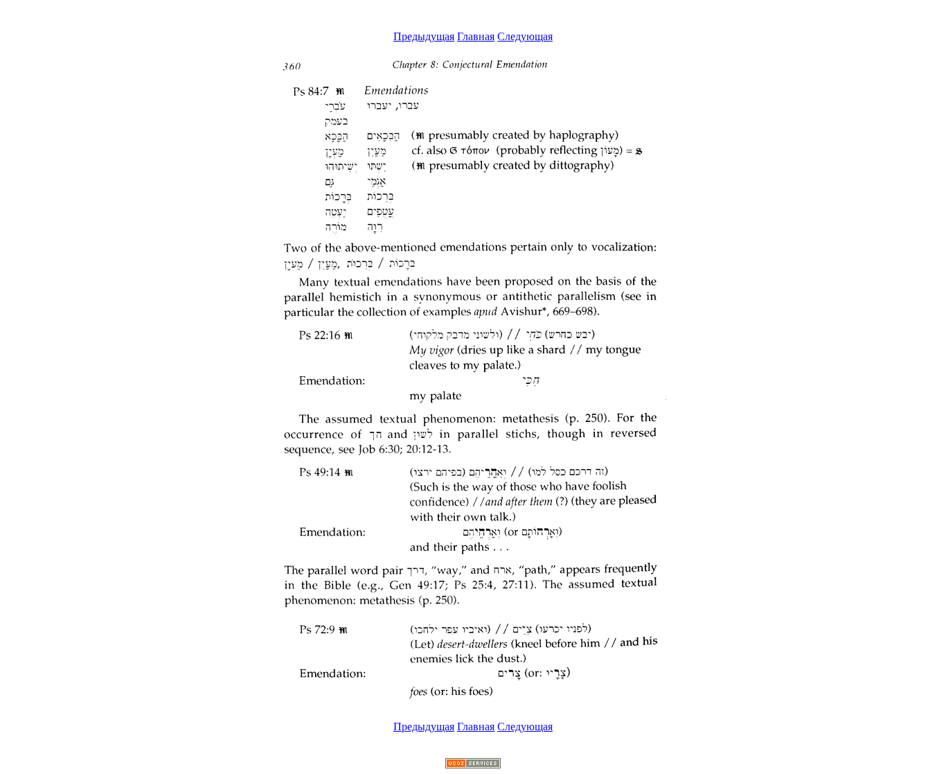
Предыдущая (423, 36)
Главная (475, 36)
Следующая (525, 36)
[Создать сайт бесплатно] (473, 765)
